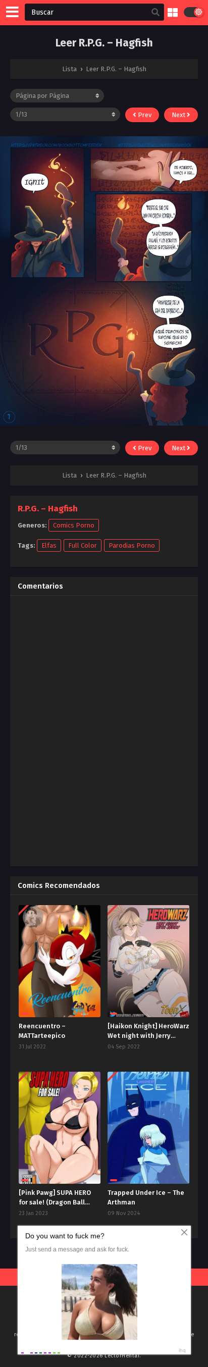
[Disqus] (104, 729)
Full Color (82, 545)
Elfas (49, 545)
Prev (143, 115)
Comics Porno (73, 525)
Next (179, 115)
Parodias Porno (132, 545)
